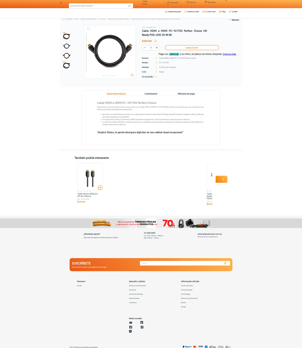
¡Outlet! (234, 12)
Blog (224, 12)
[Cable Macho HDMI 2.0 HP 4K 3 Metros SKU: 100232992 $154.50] (90, 177)
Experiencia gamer (174, 12)
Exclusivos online (193, 12)
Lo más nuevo (211, 12)
